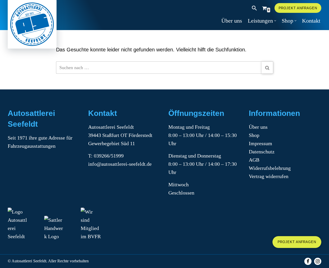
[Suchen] (254, 8)
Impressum (260, 143)
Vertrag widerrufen (268, 176)
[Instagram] (317, 261)
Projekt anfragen (298, 8)
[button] (275, 21)
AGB (254, 160)
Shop (254, 135)
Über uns (231, 20)
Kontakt (311, 20)
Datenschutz (262, 151)
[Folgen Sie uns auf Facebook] (308, 261)
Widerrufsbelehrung (270, 168)
